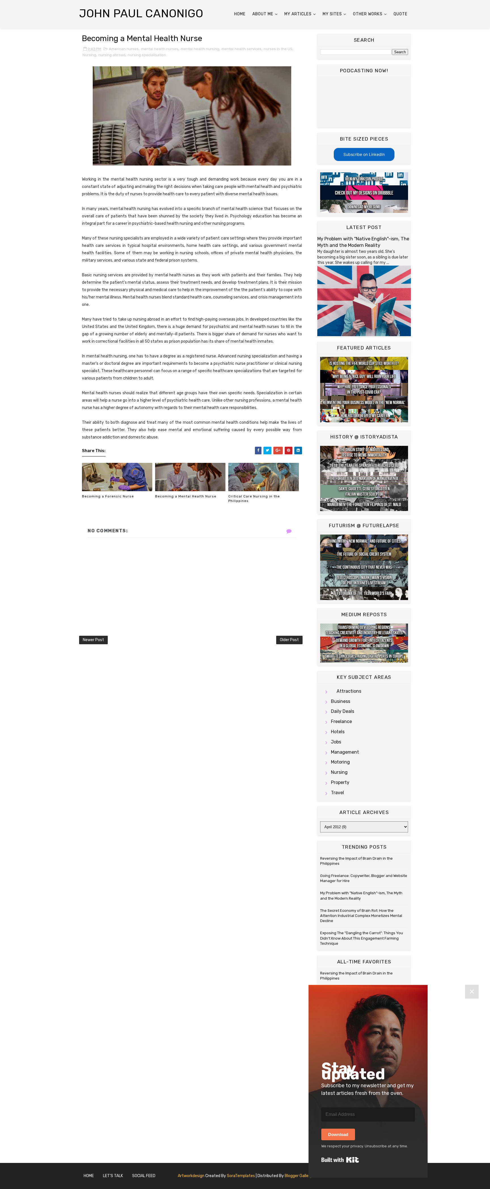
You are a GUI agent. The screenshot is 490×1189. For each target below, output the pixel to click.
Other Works (368, 14)
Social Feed (143, 1175)
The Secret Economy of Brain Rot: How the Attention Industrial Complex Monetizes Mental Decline (361, 915)
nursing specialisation (147, 55)
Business (340, 701)
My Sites (332, 14)
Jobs (336, 742)
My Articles (298, 14)
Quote (400, 14)
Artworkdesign (191, 1175)
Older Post (289, 639)
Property (340, 782)
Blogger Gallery (298, 1175)
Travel (337, 792)
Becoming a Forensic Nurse (108, 496)
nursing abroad (111, 55)
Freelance (341, 721)
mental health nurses (159, 49)
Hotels (338, 731)
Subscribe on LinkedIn (364, 154)
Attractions (349, 691)
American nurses (124, 49)
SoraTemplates (241, 1175)
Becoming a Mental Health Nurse (185, 496)
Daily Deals (342, 711)
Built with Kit (340, 1160)
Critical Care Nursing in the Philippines (254, 498)
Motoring (340, 762)
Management (345, 752)
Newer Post (93, 639)
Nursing (89, 55)
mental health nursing (200, 49)
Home (240, 14)
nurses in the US (278, 49)
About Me (262, 14)
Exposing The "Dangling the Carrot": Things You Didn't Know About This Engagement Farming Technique (361, 938)
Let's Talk (113, 1175)
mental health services (241, 49)
